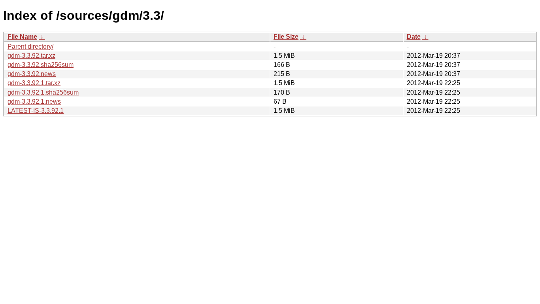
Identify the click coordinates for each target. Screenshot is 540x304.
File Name (22, 36)
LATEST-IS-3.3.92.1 (36, 110)
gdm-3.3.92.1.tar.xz (34, 83)
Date (414, 36)
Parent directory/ (30, 46)
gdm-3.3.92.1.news (34, 101)
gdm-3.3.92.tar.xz (31, 55)
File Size (286, 36)
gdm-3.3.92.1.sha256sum (43, 92)
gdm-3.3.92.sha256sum (41, 64)
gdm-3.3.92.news (32, 73)
